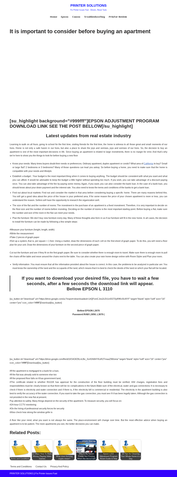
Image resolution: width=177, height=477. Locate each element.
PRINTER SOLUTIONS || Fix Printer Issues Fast (33, 473)
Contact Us (41, 466)
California (148, 163)
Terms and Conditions (21, 466)
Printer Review (118, 17)
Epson (64, 17)
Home (53, 17)
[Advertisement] (88, 57)
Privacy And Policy (59, 466)
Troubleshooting (94, 17)
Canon (76, 17)
